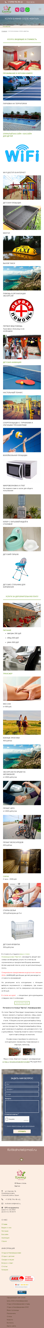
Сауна (4, 1241)
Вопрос (8, 1099)
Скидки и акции (8, 1260)
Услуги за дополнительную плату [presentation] (22, 596)
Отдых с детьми (8, 1256)
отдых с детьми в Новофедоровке (16, 1062)
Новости (10, 1319)
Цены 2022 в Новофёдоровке (17, 1301)
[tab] (22, 40)
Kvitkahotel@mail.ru (22, 1150)
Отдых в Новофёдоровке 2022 (18, 1307)
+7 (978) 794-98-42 (15, 2)
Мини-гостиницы (13, 1310)
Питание (5, 1231)
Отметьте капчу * (12, 1114)
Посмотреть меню (22, 1003)
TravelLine (6, 26)
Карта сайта (11, 1326)
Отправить (22, 1131)
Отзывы (4, 1224)
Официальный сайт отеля (16, 1297)
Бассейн (5, 1234)
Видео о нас (6, 1228)
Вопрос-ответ (7, 1263)
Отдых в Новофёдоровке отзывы (18, 1304)
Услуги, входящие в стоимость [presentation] (22, 39)
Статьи (4, 1266)
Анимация (5, 1238)
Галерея (5, 1270)
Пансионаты (11, 1313)
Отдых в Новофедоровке (11, 1253)
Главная (4, 31)
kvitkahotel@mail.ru (12, 1203)
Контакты (30, 2)
